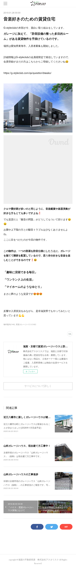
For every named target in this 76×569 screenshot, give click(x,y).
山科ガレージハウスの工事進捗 (21, 474)
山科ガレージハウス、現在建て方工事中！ (27, 445)
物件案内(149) (9, 324)
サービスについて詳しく (38, 386)
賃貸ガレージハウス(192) (26, 324)
